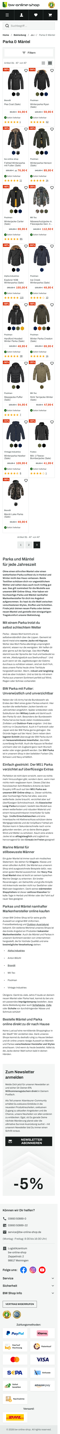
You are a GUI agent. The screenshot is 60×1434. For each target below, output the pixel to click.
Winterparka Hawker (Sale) (15, 457)
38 (21, 356)
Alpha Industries (16, 950)
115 (22, 297)
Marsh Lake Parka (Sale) (13, 515)
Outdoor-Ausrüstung (38, 924)
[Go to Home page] (23, 5)
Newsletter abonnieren (31, 1141)
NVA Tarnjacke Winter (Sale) (41, 398)
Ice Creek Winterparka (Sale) (40, 281)
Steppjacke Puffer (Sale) (13, 398)
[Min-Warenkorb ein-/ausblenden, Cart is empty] (50, 15)
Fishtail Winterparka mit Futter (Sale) (14, 164)
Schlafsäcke (38, 1005)
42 (47, 122)
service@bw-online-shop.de (24, 1232)
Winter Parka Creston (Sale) (41, 339)
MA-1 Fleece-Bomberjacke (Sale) (40, 457)
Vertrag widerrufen (20, 1304)
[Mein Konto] (21, 15)
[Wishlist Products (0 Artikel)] (36, 15)
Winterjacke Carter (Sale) (14, 222)
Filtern (32, 52)
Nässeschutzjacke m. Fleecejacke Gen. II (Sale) (41, 222)
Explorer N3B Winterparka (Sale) (14, 281)
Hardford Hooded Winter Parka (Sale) (14, 339)
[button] (29, 1278)
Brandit (11, 965)
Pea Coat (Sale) (12, 104)
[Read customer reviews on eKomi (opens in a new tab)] (51, 5)
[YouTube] (42, 1270)
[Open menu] (7, 15)
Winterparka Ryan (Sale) (39, 105)
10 (47, 297)
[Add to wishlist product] (26, 70)
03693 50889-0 (17, 1218)
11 (21, 180)
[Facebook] (23, 1270)
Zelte (49, 1005)
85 (21, 239)
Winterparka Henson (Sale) (41, 164)
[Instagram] (33, 1270)
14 (47, 180)
